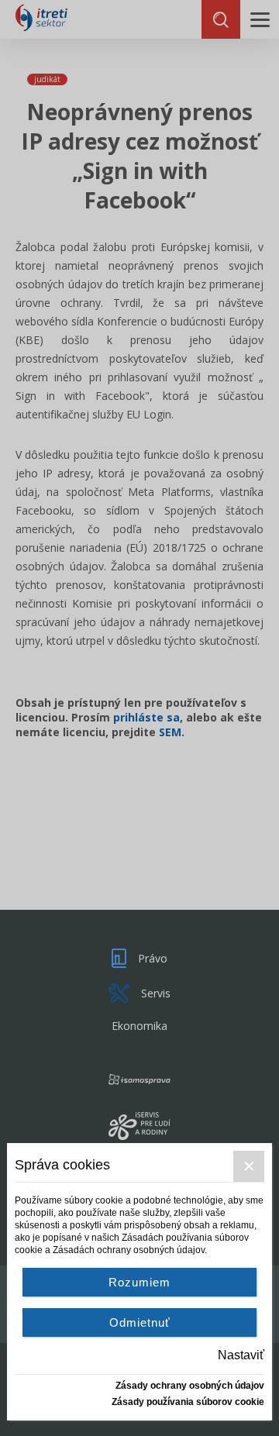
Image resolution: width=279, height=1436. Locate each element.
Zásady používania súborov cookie (188, 1401)
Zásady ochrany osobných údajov (189, 1385)
